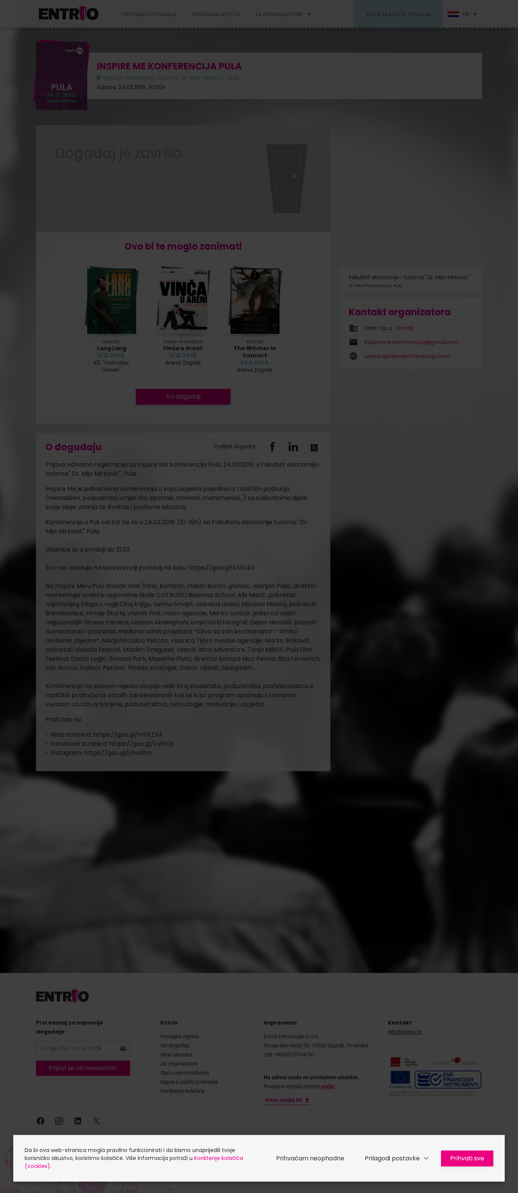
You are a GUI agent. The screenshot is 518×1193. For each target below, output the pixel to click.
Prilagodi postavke (392, 1158)
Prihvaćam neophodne (310, 1158)
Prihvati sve (467, 1158)
